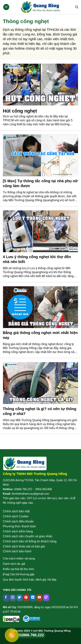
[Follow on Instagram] (12, 597)
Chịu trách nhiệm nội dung (19, 558)
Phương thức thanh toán (19, 526)
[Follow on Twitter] (19, 597)
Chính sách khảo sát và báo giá (24, 546)
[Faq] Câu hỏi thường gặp (18, 574)
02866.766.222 (23, 489)
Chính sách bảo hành (17, 551)
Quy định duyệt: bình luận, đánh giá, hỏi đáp (29, 579)
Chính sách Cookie (15, 516)
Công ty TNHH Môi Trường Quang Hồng (35, 474)
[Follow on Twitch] (46, 597)
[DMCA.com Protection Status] (11, 618)
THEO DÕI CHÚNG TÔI (17, 589)
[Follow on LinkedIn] (33, 597)
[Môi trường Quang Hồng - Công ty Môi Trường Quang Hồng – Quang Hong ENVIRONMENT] (40, 7)
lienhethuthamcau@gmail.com (30, 493)
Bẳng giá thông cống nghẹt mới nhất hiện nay (40, 335)
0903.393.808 (43, 489)
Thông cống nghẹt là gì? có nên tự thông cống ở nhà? (39, 411)
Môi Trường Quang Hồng (54, 630)
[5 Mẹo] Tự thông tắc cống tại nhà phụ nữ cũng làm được (40, 183)
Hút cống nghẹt (20, 110)
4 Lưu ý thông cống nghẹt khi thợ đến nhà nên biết (37, 259)
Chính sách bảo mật (16, 511)
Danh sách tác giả (14, 563)
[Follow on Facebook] (6, 597)
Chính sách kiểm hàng (18, 531)
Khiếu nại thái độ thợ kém (18, 569)
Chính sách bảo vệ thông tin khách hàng (30, 541)
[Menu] (6, 7)
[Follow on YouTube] (39, 597)
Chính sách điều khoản (18, 521)
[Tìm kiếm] (76, 7)
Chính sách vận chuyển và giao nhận (27, 536)
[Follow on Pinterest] (26, 597)
